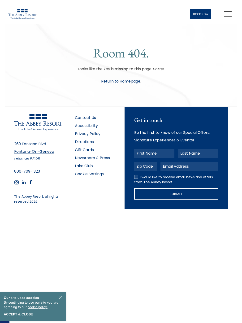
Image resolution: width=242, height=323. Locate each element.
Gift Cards (84, 150)
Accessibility (86, 125)
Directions (84, 141)
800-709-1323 (27, 171)
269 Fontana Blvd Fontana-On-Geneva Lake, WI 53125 (34, 151)
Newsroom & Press (92, 158)
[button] (227, 14)
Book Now (200, 14)
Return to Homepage (120, 81)
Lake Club (84, 166)
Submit (176, 194)
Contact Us (85, 117)
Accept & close (18, 314)
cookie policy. (38, 307)
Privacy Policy (87, 133)
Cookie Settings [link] (89, 174)
